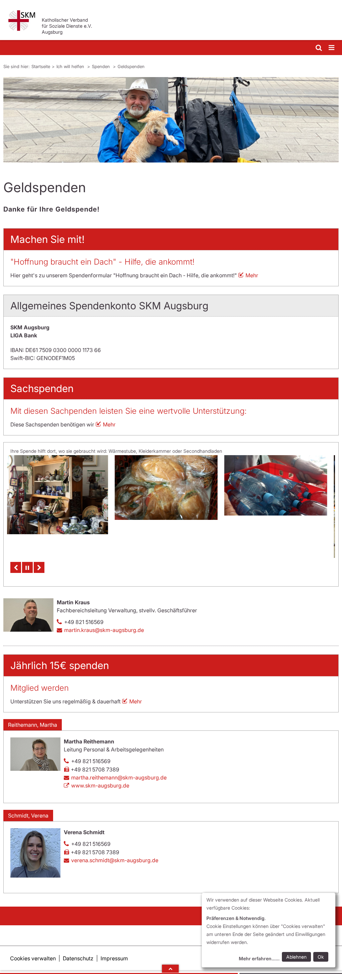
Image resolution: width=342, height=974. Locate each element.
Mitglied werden (39, 688)
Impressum (114, 958)
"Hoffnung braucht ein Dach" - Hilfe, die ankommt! (102, 262)
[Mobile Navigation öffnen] (332, 48)
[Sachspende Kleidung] (280, 506)
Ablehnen (296, 957)
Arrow (170, 969)
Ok (321, 957)
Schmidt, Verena (28, 815)
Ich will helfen (71, 66)
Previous (15, 567)
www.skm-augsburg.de (100, 785)
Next (39, 567)
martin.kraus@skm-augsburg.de (104, 630)
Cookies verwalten (33, 958)
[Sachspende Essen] (61, 487)
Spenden (101, 66)
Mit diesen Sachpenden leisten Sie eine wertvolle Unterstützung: (128, 411)
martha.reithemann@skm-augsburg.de (119, 777)
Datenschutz (78, 958)
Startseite (40, 66)
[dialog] (268, 930)
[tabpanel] (171, 120)
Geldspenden (131, 66)
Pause (27, 567)
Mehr (251, 275)
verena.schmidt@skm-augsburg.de (114, 860)
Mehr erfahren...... (259, 958)
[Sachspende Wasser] (171, 485)
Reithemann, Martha (32, 724)
